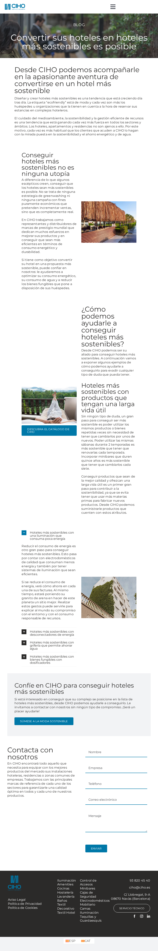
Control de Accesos (88, 882)
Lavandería (65, 896)
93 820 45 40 (140, 880)
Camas (85, 908)
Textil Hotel (66, 912)
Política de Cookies (23, 908)
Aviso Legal (17, 899)
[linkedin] (148, 916)
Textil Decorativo (65, 906)
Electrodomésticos (95, 900)
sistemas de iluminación (41, 570)
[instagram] (141, 916)
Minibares (87, 888)
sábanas (88, 444)
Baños (62, 900)
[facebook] (134, 916)
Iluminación (66, 880)
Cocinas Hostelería (65, 890)
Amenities (65, 884)
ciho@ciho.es (139, 887)
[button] (49, 535)
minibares (106, 456)
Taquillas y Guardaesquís (91, 919)
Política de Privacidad (25, 904)
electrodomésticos (60, 558)
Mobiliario (87, 904)
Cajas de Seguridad (88, 894)
